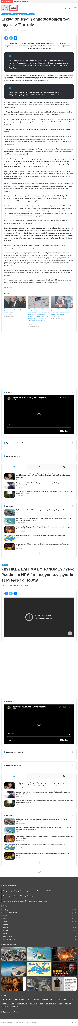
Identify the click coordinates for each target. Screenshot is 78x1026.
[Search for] (69, 8)
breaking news (6, 14)
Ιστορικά (5, 927)
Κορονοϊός (71, 1000)
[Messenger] (15, 38)
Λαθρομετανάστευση (22, 1003)
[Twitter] (11, 38)
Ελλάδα (5, 921)
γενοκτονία (68, 1003)
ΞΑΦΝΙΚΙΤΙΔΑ (33, 1003)
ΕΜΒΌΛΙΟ (36, 1000)
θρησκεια (5, 924)
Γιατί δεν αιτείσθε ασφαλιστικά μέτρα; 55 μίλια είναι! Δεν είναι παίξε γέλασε (35, 1)
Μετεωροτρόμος (7, 936)
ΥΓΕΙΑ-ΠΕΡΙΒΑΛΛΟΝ (9, 939)
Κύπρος (5, 933)
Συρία (41, 1003)
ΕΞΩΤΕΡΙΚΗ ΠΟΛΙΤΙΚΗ (48, 1000)
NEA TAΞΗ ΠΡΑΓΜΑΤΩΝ (20, 14)
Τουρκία (60, 1003)
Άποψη (5, 915)
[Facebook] (6, 38)
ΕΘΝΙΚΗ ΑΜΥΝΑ (19, 1000)
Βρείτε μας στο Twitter (13, 456)
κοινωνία (5, 930)
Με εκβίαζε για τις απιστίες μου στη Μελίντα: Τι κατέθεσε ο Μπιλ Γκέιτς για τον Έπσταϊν (14, 310)
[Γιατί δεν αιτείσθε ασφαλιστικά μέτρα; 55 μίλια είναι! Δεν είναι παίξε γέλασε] (9, 538)
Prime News (8, 287)
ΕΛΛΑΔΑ (29, 1000)
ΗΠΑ (64, 1000)
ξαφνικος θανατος (15, 1006)
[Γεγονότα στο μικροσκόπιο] (9, 8)
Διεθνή (31, 14)
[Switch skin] (65, 8)
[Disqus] (39, 360)
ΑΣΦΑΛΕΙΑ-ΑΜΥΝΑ (7, 1000)
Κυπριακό (5, 1003)
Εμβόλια (59, 1000)
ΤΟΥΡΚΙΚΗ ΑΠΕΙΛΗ (51, 1003)
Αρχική (74, 1022)
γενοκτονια (5, 1006)
